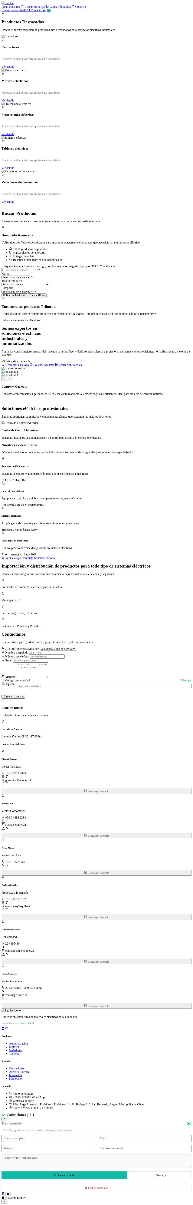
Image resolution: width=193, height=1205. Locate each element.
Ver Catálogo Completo (19, 558)
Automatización (18, 1043)
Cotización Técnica (70, 364)
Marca (5, 273)
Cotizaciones (16, 1068)
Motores (14, 1046)
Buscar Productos (15, 295)
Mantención (16, 1078)
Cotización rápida (60, 6)
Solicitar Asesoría (43, 364)
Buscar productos (34, 6)
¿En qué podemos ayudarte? (22, 648)
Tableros (14, 1053)
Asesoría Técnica (19, 1071)
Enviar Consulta (14, 696)
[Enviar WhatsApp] (3, 776)
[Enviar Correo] (3, 784)
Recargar (186, 680)
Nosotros (14, 6)
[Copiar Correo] (6, 783)
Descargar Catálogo (17, 364)
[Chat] (8, 1194)
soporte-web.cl (26, 1023)
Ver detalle (8, 66)
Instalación (15, 1075)
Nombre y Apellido (16, 652)
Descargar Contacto (98, 791)
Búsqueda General (13, 266)
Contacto (80, 6)
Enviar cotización (65, 1175)
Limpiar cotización (97, 1188)
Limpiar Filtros (37, 295)
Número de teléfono (17, 656)
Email (8, 660)
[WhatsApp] (3, 1193)
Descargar (161, 1175)
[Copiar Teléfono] (6, 776)
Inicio (5, 6)
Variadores (15, 1050)
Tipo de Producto (12, 280)
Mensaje (10, 676)
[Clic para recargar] (8, 686)
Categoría (7, 288)
